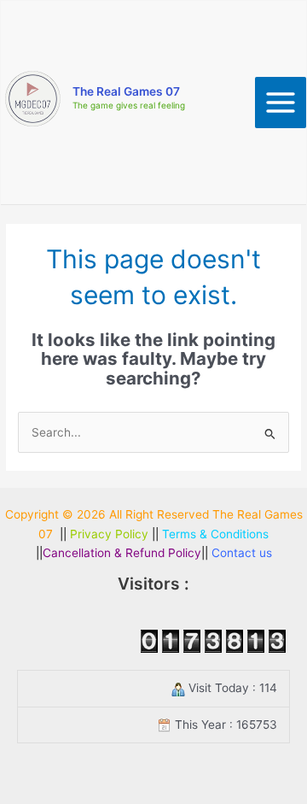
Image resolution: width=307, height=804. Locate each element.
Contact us (241, 553)
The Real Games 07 (126, 91)
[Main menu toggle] (281, 103)
